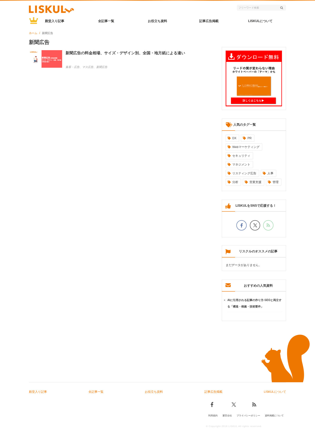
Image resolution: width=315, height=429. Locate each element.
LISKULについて (260, 21)
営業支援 (255, 182)
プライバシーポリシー (248, 415)
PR (250, 138)
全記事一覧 (106, 21)
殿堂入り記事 (54, 21)
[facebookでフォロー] (241, 225)
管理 (276, 182)
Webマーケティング (246, 147)
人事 (270, 173)
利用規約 (213, 415)
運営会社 (227, 415)
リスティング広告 (244, 173)
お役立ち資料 (157, 21)
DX (234, 138)
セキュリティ (241, 155)
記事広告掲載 (209, 21)
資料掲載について (274, 415)
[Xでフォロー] (255, 225)
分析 (235, 182)
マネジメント (241, 164)
